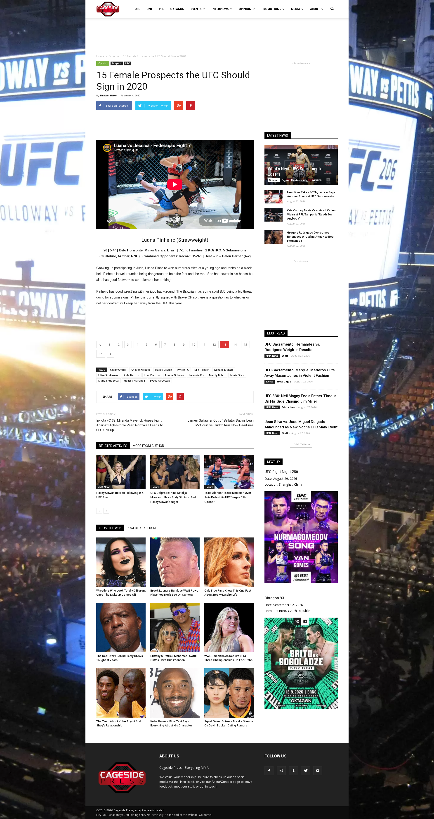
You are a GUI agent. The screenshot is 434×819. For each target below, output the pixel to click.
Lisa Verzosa (152, 375)
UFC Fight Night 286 (281, 471)
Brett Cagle (283, 381)
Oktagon (177, 9)
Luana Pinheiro (174, 375)
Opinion (245, 9)
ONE (149, 9)
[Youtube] (317, 770)
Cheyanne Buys (140, 369)
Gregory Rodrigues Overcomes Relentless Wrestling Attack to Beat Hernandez (310, 236)
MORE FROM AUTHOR (148, 446)
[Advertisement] (217, 34)
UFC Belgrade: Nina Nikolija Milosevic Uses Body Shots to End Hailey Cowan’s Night (173, 497)
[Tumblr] (293, 770)
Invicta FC (183, 369)
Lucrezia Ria (196, 375)
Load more (299, 444)
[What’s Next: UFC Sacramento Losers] (301, 165)
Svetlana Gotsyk (160, 380)
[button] (332, 6)
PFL (161, 9)
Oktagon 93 (274, 598)
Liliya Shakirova (108, 375)
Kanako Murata (223, 369)
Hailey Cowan (163, 369)
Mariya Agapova (108, 380)
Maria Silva (237, 375)
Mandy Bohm (217, 375)
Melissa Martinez (134, 380)
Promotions (271, 9)
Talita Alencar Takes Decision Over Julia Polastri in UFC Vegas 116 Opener (227, 497)
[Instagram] (281, 770)
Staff (285, 355)
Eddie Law (288, 407)
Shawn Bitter (108, 95)
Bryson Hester (291, 180)
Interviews (220, 9)
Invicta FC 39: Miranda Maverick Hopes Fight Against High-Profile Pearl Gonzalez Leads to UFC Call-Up (129, 425)
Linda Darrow (131, 375)
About (315, 9)
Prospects (116, 63)
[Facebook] (269, 770)
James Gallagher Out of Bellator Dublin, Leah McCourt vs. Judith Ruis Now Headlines (221, 422)
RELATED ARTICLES (113, 446)
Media (295, 9)
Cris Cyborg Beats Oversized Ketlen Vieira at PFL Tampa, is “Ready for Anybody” (311, 214)
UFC (137, 9)
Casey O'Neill (118, 369)
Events (196, 9)
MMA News (104, 487)
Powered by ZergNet (143, 528)
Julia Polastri (201, 369)
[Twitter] (305, 770)
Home (100, 56)
